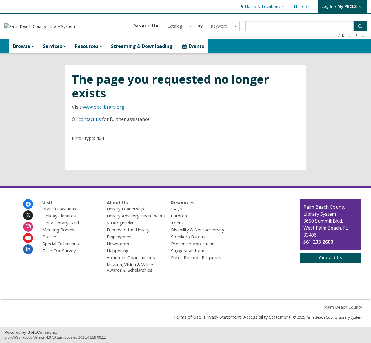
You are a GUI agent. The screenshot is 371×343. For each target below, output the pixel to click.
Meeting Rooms (58, 230)
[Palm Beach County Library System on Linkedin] (28, 249)
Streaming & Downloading (141, 46)
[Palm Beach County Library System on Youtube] (28, 238)
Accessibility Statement (266, 317)
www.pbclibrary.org (103, 107)
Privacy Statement (222, 317)
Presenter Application (192, 243)
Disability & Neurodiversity (197, 230)
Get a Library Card (60, 223)
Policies (49, 236)
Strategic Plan (120, 223)
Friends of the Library (128, 230)
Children (179, 216)
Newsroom (118, 243)
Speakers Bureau (188, 236)
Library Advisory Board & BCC (136, 216)
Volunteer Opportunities (131, 257)
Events (196, 46)
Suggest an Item (187, 250)
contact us (90, 119)
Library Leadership (125, 209)
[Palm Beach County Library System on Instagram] (28, 227)
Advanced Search (352, 35)
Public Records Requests (196, 257)
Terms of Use (187, 317)
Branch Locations (59, 209)
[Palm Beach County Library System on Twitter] (28, 215)
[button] (262, 6)
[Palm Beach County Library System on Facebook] (28, 204)
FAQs (176, 209)
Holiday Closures (59, 216)
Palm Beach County (343, 307)
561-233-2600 (318, 242)
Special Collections (60, 243)
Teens (177, 223)
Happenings (119, 250)
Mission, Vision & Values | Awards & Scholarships (132, 267)
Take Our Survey (59, 250)
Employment (119, 236)
